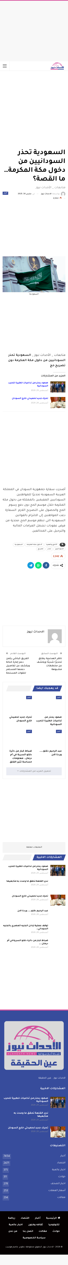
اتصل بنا (28, 1231)
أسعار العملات (56, 1190)
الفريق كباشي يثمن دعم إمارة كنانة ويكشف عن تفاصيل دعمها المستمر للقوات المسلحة (18, 665)
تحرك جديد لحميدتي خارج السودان (30, 398)
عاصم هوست (11, 1247)
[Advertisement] (34, 30)
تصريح (40, 549)
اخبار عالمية (58, 1169)
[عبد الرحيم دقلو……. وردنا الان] (49, 739)
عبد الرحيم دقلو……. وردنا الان (32, 911)
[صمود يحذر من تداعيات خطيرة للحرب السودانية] (57, 386)
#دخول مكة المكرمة (34, 545)
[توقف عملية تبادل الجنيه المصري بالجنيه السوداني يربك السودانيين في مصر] (57, 929)
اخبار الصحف (58, 1183)
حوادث (61, 1176)
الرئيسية (51, 1218)
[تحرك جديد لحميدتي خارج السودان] (57, 402)
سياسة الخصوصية (34, 1238)
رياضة (11, 1218)
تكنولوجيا (53, 1224)
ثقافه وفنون (35, 1224)
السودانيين (59, 549)
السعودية (19, 545)
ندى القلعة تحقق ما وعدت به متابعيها (27, 881)
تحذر (49, 549)
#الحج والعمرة (51, 545)
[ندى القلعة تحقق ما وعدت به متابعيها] (57, 885)
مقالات (61, 1197)
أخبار (5, 193)
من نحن (12, 1231)
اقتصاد (61, 1163)
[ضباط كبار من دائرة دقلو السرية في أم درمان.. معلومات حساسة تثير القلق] (19, 739)
